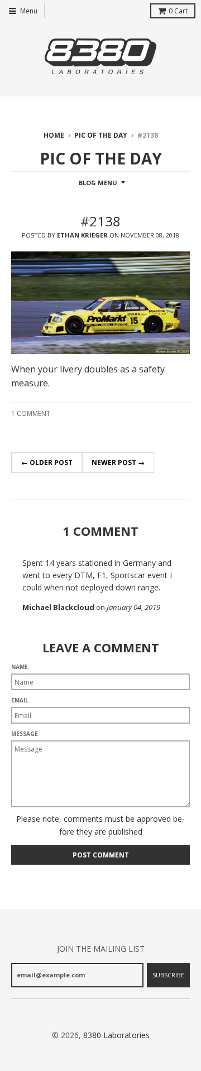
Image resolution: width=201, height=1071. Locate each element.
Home (54, 135)
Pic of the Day (100, 135)
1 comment (30, 413)
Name (19, 667)
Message (24, 734)
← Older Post (47, 462)
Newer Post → (118, 462)
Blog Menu (98, 182)
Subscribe (168, 975)
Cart (178, 11)
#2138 (100, 221)
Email (19, 700)
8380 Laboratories (116, 1035)
